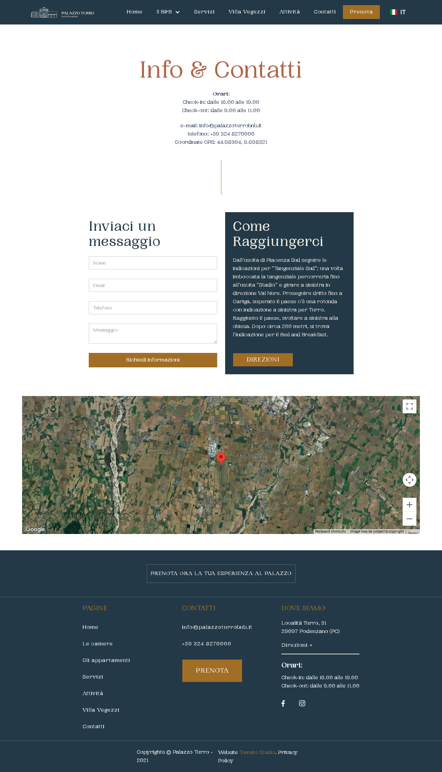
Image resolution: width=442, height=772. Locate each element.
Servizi (204, 12)
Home (135, 12)
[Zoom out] (409, 519)
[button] (168, 12)
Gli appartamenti (106, 660)
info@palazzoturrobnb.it (230, 125)
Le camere (98, 644)
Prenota (361, 12)
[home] (62, 12)
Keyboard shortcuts (330, 531)
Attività (289, 12)
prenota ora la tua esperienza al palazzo (221, 573)
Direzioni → (296, 645)
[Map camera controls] (409, 480)
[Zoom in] (409, 505)
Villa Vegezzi (247, 12)
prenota (212, 670)
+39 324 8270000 (206, 644)
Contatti (325, 12)
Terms (413, 533)
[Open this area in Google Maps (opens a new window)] (35, 529)
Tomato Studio (257, 752)
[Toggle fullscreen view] (409, 406)
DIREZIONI (263, 359)
